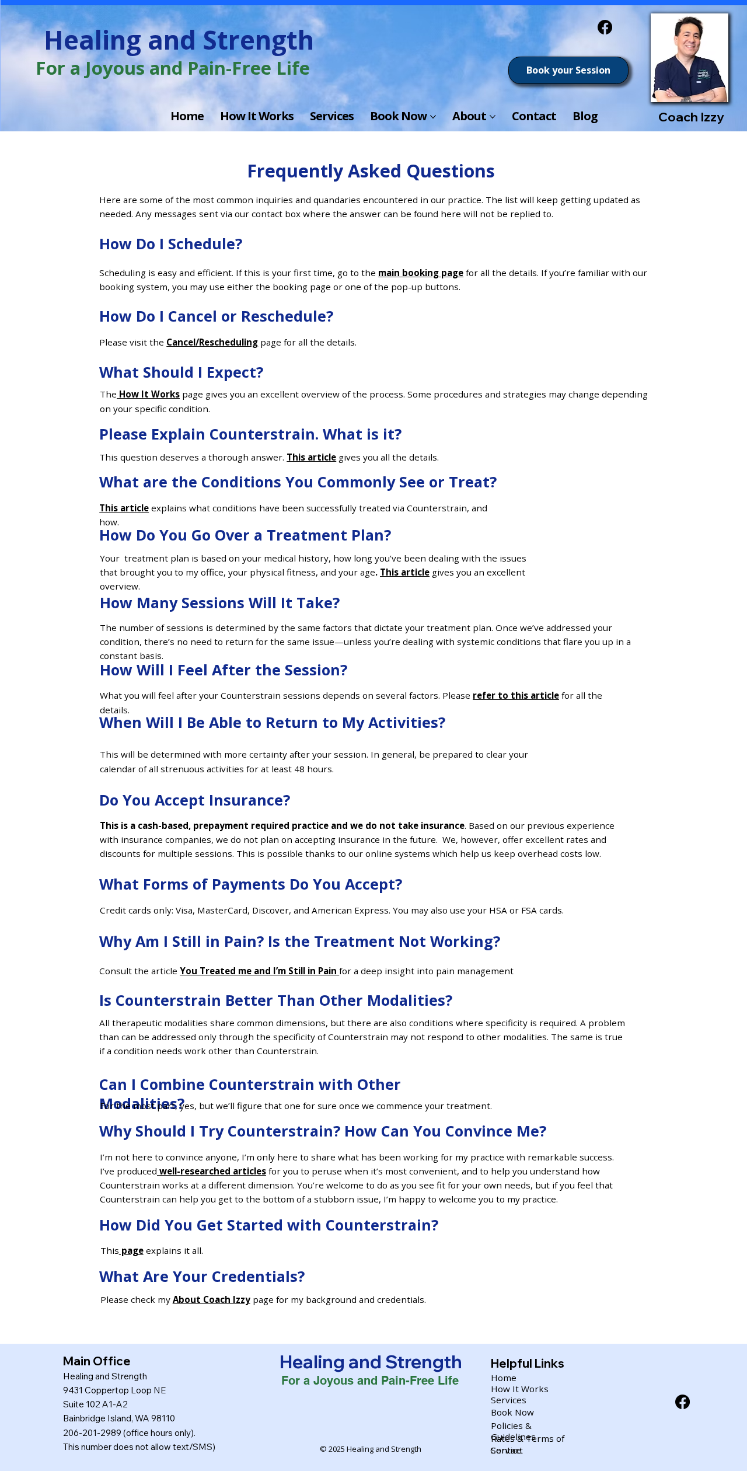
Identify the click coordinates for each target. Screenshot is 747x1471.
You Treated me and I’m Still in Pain (259, 971)
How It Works (148, 394)
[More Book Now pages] (433, 117)
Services (508, 1400)
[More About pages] (492, 117)
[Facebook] (605, 27)
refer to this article (516, 695)
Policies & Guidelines (513, 1431)
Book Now (512, 1412)
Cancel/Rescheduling (212, 342)
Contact (506, 1450)
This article (311, 457)
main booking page (420, 272)
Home (503, 1377)
